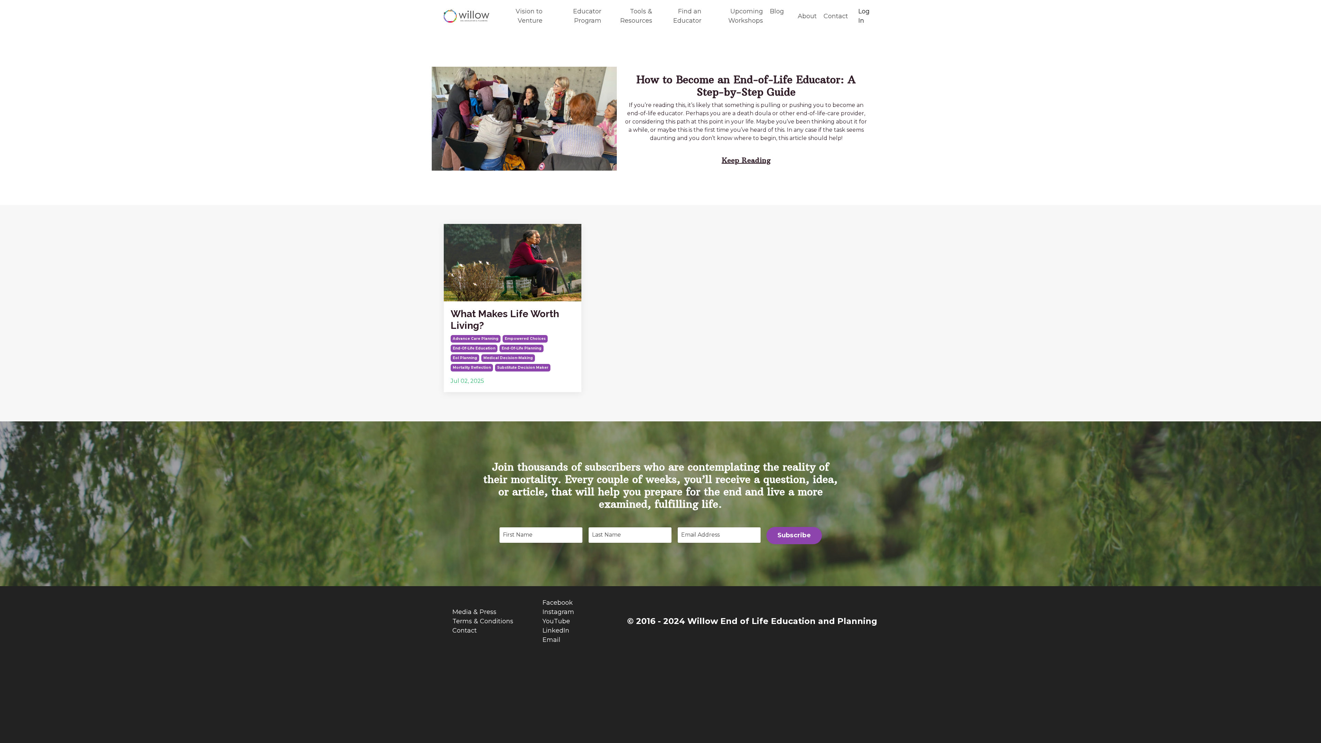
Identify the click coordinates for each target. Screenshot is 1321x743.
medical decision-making (508, 358)
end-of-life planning (521, 348)
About (807, 16)
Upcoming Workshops (745, 16)
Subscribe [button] (794, 535)
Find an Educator (687, 16)
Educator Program (587, 16)
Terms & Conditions (482, 621)
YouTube (556, 621)
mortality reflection (472, 367)
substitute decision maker (522, 367)
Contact (836, 16)
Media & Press (474, 612)
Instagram (558, 612)
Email (551, 640)
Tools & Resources (636, 16)
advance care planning (475, 338)
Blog (777, 11)
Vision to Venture (529, 16)
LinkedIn (556, 630)
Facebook (558, 602)
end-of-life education (474, 348)
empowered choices (525, 338)
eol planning (465, 358)
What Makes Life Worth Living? (505, 319)
